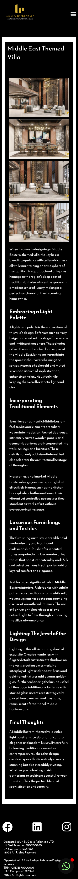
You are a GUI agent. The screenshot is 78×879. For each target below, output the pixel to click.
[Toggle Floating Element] (66, 866)
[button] (73, 14)
